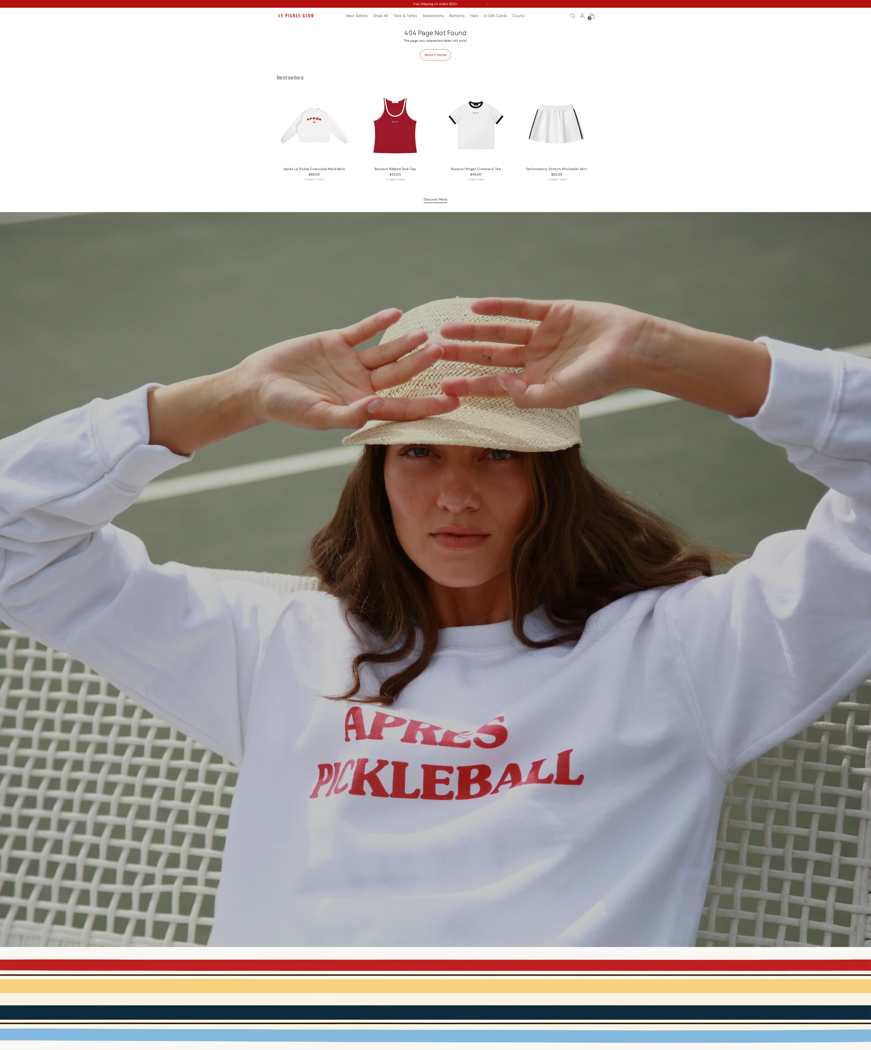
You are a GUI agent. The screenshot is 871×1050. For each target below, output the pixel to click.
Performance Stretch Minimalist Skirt (556, 169)
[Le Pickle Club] (296, 15)
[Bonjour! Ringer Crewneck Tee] (476, 125)
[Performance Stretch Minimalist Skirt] (556, 125)
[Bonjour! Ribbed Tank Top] (395, 125)
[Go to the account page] (582, 15)
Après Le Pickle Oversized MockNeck (314, 169)
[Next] (487, 4)
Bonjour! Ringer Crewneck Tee (476, 169)
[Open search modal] (572, 15)
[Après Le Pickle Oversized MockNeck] (314, 125)
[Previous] (384, 4)
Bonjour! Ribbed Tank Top (395, 169)
